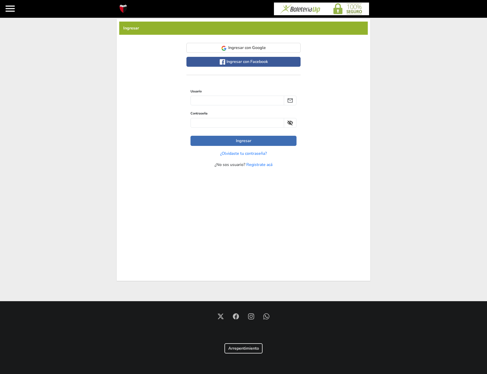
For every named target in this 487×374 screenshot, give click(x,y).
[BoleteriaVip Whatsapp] (266, 316)
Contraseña (198, 113)
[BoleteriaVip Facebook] (236, 316)
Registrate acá (259, 164)
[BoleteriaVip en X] (221, 316)
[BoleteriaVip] (321, 9)
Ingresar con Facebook (246, 61)
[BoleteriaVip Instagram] (251, 316)
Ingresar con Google (246, 47)
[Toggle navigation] (10, 9)
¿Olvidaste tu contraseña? (243, 153)
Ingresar (131, 28)
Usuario (196, 91)
